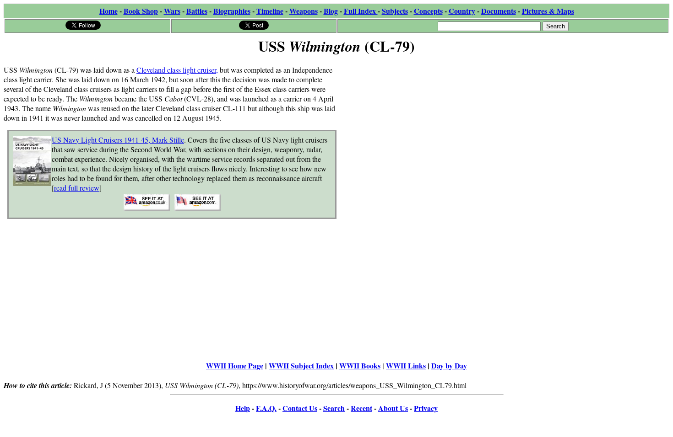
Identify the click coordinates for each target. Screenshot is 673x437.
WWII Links (406, 365)
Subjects (395, 10)
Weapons (303, 10)
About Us (393, 408)
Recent (361, 408)
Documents (498, 10)
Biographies (231, 10)
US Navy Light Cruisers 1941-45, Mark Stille (118, 139)
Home (108, 10)
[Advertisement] (502, 122)
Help (242, 408)
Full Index (361, 10)
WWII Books (359, 365)
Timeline (269, 10)
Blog (331, 10)
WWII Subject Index (301, 365)
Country (462, 10)
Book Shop (141, 10)
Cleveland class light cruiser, (177, 70)
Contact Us (299, 408)
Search (334, 408)
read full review (76, 187)
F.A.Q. (266, 408)
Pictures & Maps (548, 10)
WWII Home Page (234, 365)
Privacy (426, 408)
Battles (196, 10)
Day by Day (449, 365)
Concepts (428, 10)
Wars (172, 10)
